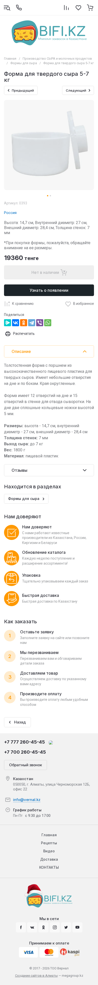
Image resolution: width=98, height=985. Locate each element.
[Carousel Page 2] (50, 195)
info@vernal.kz (26, 799)
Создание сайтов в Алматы (36, 975)
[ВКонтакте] (15, 322)
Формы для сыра (23, 63)
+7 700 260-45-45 (25, 752)
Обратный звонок (25, 764)
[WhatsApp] (47, 322)
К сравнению (23, 304)
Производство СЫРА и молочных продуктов (57, 58)
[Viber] (39, 322)
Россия (10, 212)
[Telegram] (31, 322)
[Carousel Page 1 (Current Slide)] (47, 195)
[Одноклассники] (23, 322)
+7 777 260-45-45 (24, 742)
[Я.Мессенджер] (7, 322)
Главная (10, 58)
